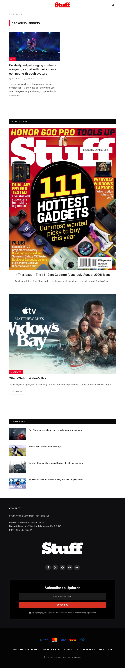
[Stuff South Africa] (62, 5)
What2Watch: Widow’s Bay (27, 378)
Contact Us (71, 649)
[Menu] (13, 5)
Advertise (89, 649)
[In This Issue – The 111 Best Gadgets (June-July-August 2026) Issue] (62, 199)
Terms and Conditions (25, 649)
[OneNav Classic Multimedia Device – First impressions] (17, 467)
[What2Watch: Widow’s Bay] (62, 334)
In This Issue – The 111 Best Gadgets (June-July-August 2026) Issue (63, 275)
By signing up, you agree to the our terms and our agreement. (64, 612)
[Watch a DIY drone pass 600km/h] (17, 450)
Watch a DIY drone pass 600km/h (45, 446)
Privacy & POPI (52, 649)
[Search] (112, 5)
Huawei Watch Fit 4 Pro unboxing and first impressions (56, 479)
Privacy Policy (80, 612)
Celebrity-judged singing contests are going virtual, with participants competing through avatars (33, 69)
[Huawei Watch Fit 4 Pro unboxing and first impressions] (17, 483)
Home (11, 14)
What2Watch (16, 372)
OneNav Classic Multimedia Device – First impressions (56, 463)
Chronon (77, 657)
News (12, 59)
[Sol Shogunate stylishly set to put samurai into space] (17, 434)
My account (106, 649)
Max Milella (16, 78)
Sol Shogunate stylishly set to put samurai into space (55, 430)
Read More (17, 392)
